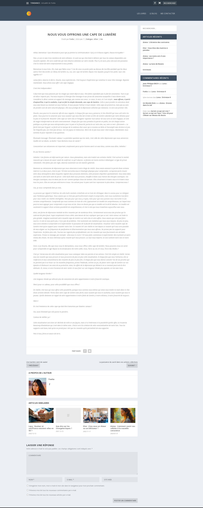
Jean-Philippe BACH (150, 83)
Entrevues (147, 70)
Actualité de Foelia (48, 3)
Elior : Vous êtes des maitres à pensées (155, 49)
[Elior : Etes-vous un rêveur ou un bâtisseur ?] (95, 415)
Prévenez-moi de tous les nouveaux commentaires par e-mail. (52, 490)
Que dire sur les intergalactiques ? (64, 427)
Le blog (153, 14)
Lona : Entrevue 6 (159, 91)
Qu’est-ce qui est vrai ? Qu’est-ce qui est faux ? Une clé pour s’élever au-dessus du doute (158, 113)
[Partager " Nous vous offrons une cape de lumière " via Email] (89, 351)
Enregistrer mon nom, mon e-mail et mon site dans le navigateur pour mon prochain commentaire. (67, 486)
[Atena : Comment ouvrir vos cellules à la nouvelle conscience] (122, 415)
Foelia (71, 39)
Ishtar (96, 39)
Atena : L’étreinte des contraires (156, 42)
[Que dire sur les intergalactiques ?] (68, 415)
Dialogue (89, 39)
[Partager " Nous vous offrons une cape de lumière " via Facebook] (85, 351)
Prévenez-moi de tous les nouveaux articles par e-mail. (50, 495)
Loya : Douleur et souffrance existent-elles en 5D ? (41, 428)
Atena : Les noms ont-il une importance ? (154, 57)
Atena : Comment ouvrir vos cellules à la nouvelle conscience (122, 428)
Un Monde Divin (149, 103)
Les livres (141, 14)
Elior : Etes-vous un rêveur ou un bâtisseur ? (94, 427)
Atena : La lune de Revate (153, 64)
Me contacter (168, 14)
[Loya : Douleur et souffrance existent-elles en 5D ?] (41, 415)
